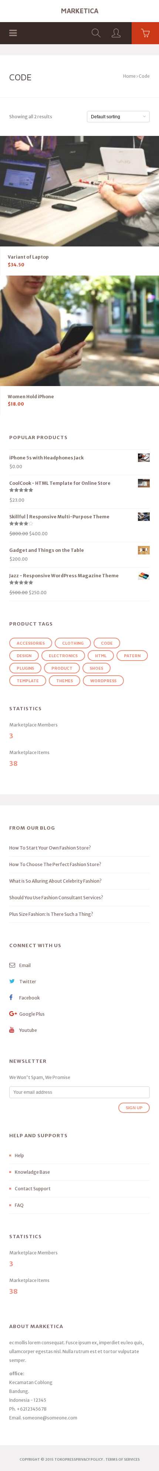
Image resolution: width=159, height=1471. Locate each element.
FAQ (19, 1205)
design (24, 655)
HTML (100, 655)
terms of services (122, 1459)
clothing (73, 643)
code (107, 643)
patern (132, 655)
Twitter (27, 981)
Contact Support (33, 1188)
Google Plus (31, 1014)
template (28, 680)
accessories (31, 643)
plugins (25, 668)
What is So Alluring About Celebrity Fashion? (55, 881)
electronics (63, 655)
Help (19, 1155)
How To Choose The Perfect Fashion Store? (55, 864)
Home (129, 76)
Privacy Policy (89, 1459)
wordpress (103, 680)
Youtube (27, 1030)
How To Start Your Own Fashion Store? (50, 848)
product (61, 668)
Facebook (29, 998)
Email (24, 965)
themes (64, 680)
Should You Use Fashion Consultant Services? (56, 897)
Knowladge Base (32, 1172)
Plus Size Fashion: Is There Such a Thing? (51, 914)
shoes (96, 668)
